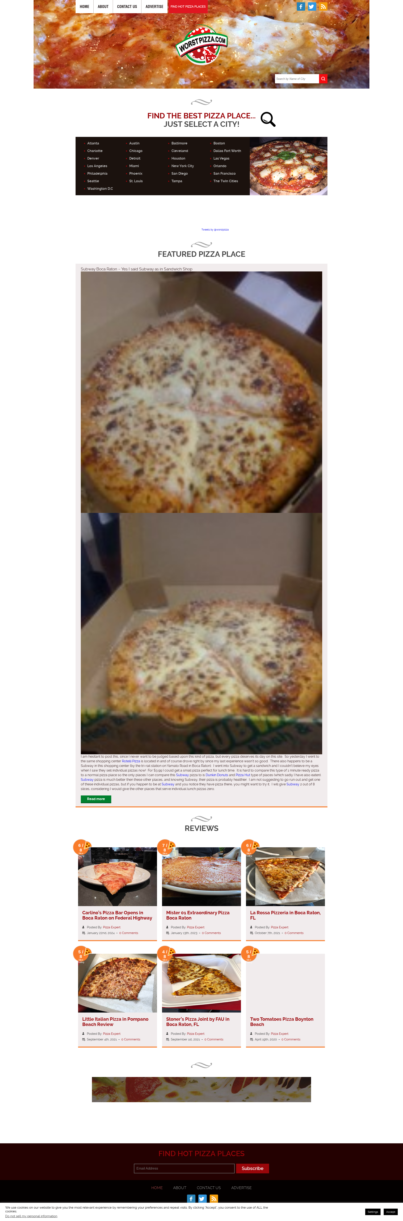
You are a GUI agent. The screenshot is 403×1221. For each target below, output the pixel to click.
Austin (134, 143)
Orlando (219, 166)
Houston (178, 158)
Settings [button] (373, 1211)
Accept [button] (390, 1211)
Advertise (154, 6)
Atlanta (93, 143)
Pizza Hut (243, 775)
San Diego (179, 174)
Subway (182, 775)
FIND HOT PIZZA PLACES (188, 6)
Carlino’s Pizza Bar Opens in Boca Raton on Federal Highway (117, 915)
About (103, 6)
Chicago (136, 151)
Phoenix (135, 174)
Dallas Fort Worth (227, 151)
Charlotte (95, 151)
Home (84, 6)
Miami (134, 166)
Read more (96, 799)
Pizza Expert (111, 927)
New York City (182, 166)
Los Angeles (97, 166)
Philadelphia (97, 174)
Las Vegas (221, 158)
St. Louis (136, 181)
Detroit (134, 158)
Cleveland (179, 151)
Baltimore (179, 143)
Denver (93, 158)
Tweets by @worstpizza (215, 229)
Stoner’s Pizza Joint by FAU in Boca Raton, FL (197, 1022)
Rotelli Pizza (131, 761)
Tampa (176, 181)
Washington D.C (100, 189)
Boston (219, 143)
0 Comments (128, 933)
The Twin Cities (225, 181)
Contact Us (127, 6)
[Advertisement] (201, 215)
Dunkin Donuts (217, 775)
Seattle (93, 181)
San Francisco (224, 174)
